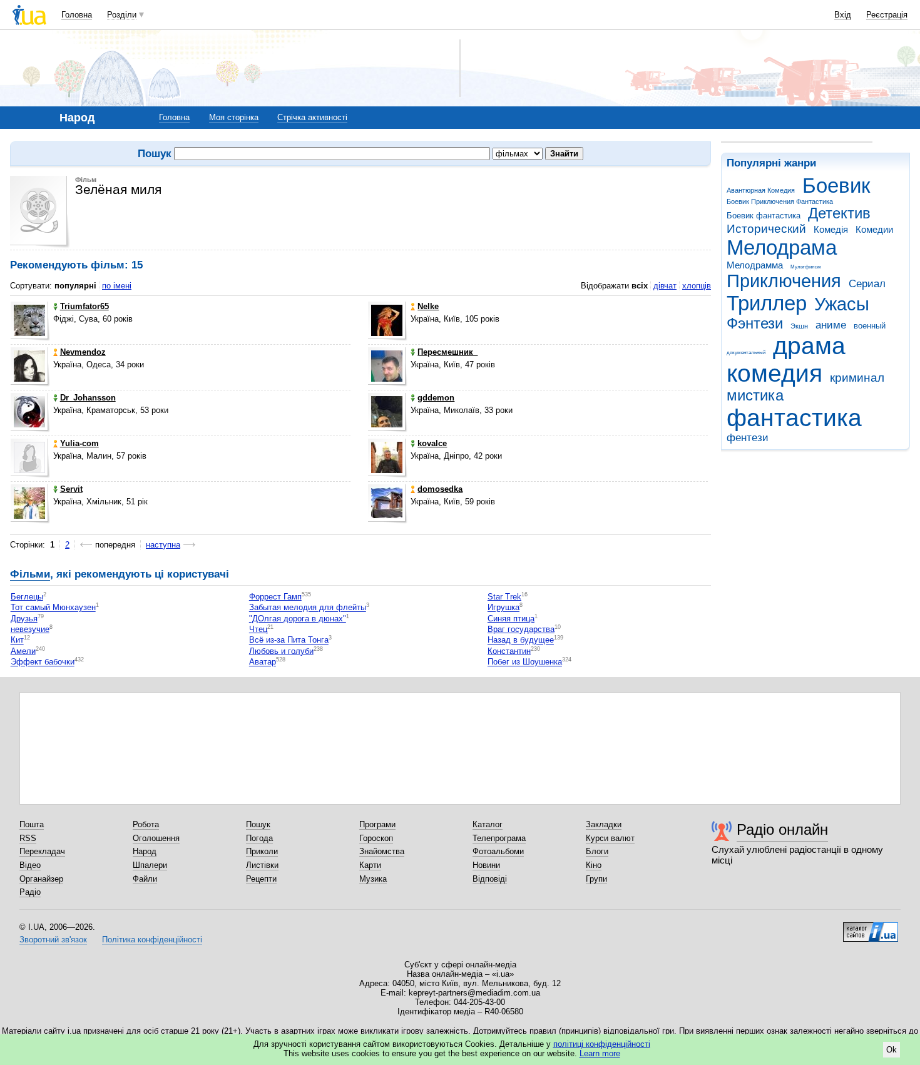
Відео (30, 865)
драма (809, 345)
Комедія (831, 229)
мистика (755, 395)
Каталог (488, 824)
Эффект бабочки (42, 662)
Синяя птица (511, 618)
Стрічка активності (312, 117)
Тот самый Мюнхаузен (53, 608)
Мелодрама (782, 247)
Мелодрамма (755, 265)
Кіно (593, 865)
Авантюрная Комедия (761, 190)
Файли (145, 879)
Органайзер (41, 879)
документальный (746, 352)
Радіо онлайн (782, 829)
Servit (71, 489)
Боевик (836, 185)
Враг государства (521, 629)
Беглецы (27, 596)
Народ (144, 851)
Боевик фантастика (763, 215)
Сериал (867, 284)
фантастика (794, 417)
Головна (76, 14)
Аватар (262, 662)
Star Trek (504, 596)
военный (870, 325)
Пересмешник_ (447, 352)
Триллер (767, 303)
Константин (509, 651)
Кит (17, 640)
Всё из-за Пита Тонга (289, 640)
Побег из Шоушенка (525, 662)
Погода (259, 838)
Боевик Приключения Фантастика (780, 201)
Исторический (766, 228)
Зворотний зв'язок (53, 939)
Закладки (603, 824)
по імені (116, 285)
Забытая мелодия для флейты (307, 608)
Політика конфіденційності (152, 939)
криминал (857, 377)
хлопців (696, 285)
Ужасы (841, 304)
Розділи (121, 14)
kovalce (432, 443)
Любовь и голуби (281, 651)
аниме (830, 325)
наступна (163, 544)
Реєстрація (886, 14)
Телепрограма (499, 838)
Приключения (784, 281)
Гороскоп (376, 838)
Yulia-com (79, 443)
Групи (596, 879)
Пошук (258, 824)
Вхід (842, 14)
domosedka (440, 489)
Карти (370, 865)
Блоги (597, 851)
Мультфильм (805, 267)
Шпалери (150, 865)
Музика (373, 879)
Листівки (262, 865)
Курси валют (610, 838)
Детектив (839, 213)
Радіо (30, 892)
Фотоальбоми (498, 851)
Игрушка (503, 608)
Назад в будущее (521, 640)
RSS (27, 838)
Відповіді (490, 879)
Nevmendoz (83, 352)
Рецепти (261, 879)
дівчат (665, 285)
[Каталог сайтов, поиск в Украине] (870, 927)
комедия (774, 373)
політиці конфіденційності (601, 1044)
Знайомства (381, 851)
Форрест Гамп (275, 596)
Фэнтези (755, 323)
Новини (486, 865)
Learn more (600, 1053)
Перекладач (42, 851)
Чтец (258, 629)
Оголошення (156, 838)
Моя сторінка (233, 117)
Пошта (31, 824)
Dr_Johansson (88, 397)
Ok (891, 1049)
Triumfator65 (84, 306)
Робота (146, 824)
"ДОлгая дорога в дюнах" (297, 618)
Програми (377, 824)
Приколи (262, 851)
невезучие (30, 629)
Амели (23, 651)
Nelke (428, 306)
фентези (748, 438)
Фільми (30, 574)
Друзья (24, 618)
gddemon (435, 397)
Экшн (799, 326)
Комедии (874, 229)
